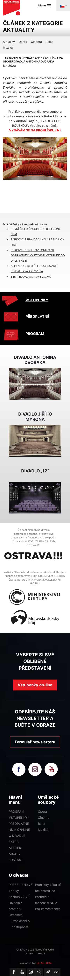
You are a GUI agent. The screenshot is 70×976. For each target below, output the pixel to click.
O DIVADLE (17, 836)
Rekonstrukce (45, 891)
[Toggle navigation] (63, 5)
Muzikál (8, 47)
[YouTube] (22, 971)
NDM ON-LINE (19, 830)
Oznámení (16, 915)
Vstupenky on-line (35, 685)
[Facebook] (13, 971)
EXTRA (14, 842)
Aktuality (9, 42)
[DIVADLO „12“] (35, 497)
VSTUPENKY (36, 300)
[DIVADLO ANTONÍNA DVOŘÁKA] (35, 384)
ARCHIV (14, 854)
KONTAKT (16, 860)
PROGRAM (34, 333)
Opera (23, 42)
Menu (42, 5)
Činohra (36, 42)
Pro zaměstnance (47, 909)
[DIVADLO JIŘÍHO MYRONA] (35, 440)
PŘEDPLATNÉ (37, 316)
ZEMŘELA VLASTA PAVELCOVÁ (31, 276)
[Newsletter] (47, 971)
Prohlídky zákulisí (48, 885)
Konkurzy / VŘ (19, 897)
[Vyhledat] (39, 971)
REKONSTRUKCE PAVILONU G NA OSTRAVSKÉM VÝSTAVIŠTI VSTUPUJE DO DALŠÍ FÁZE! (38, 255)
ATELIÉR (15, 848)
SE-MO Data (44, 963)
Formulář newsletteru (35, 742)
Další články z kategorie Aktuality (25, 224)
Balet (49, 42)
